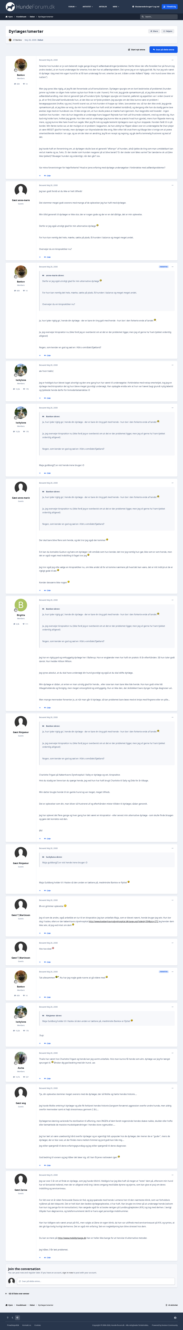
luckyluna (21, 380)
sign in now (67, 1272)
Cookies (37, 1325)
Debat (40, 40)
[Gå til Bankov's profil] (10, 40)
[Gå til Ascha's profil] (21, 1058)
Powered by (165, 1325)
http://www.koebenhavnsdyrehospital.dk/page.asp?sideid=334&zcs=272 (123, 921)
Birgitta (21, 615)
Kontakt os (26, 1325)
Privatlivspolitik (13, 1325)
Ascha (21, 1068)
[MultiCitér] (39, 176)
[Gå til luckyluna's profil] (21, 370)
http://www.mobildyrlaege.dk (72, 1238)
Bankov (18, 40)
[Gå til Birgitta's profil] (21, 605)
